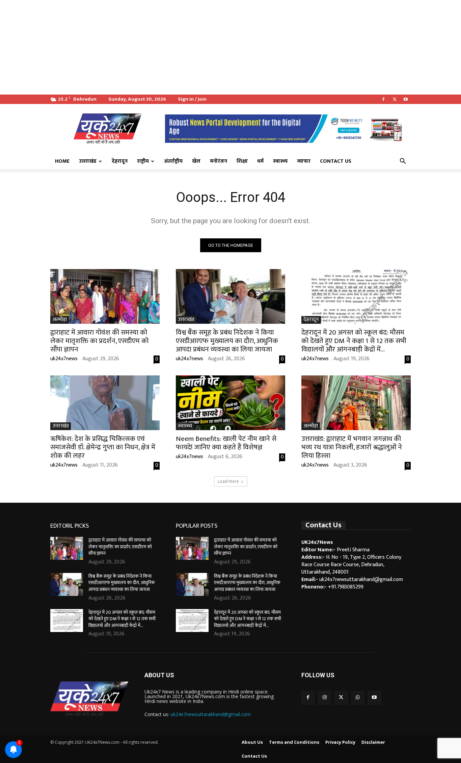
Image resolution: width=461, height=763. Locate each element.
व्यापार (303, 161)
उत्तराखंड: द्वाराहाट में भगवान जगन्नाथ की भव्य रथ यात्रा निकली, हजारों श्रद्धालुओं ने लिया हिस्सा (351, 447)
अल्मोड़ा (59, 320)
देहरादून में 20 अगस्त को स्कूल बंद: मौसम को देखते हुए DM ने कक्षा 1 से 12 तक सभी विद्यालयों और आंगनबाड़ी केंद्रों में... (353, 340)
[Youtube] (406, 99)
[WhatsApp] (357, 697)
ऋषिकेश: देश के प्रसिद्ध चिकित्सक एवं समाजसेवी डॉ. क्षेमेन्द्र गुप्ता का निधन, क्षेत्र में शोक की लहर (102, 447)
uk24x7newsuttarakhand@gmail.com (210, 714)
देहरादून (120, 161)
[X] (394, 99)
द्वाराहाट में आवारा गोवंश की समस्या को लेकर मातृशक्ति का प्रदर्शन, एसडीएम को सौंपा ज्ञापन (99, 340)
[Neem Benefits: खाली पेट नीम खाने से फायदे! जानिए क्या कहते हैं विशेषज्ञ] (230, 402)
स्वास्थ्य (280, 161)
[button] (403, 161)
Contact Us (335, 161)
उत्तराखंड (88, 161)
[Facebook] (383, 99)
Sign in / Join (192, 99)
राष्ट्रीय (143, 161)
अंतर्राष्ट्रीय (173, 161)
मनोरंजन (218, 161)
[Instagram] (324, 697)
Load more (228, 481)
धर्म (260, 161)
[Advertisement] (202, 47)
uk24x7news (64, 358)
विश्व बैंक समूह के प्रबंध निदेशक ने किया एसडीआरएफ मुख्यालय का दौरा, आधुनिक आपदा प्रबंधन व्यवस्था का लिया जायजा (227, 340)
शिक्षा (242, 161)
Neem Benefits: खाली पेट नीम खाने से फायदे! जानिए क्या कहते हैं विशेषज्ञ (226, 443)
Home (62, 161)
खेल (196, 161)
